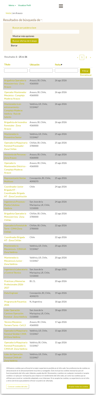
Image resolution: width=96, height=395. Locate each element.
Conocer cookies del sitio (17, 386)
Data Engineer (11, 293)
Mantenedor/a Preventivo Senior (13, 136)
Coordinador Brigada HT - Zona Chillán (14, 239)
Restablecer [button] (86, 75)
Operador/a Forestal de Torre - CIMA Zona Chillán (15, 228)
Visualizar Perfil (24, 5)
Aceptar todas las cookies (78, 386)
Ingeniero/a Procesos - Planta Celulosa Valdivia (15, 204)
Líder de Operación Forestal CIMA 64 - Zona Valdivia (13, 357)
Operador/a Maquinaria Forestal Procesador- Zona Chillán (15, 145)
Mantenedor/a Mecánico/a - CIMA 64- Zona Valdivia (15, 248)
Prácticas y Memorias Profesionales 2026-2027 (14, 284)
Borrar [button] (14, 45)
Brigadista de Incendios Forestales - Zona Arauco (15, 125)
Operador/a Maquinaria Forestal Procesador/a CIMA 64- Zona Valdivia (15, 345)
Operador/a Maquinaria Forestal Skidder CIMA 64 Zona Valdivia (15, 333)
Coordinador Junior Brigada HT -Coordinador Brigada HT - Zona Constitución (15, 191)
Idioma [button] (12, 5)
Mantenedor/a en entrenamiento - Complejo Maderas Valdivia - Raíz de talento (13, 110)
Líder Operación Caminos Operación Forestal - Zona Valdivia (15, 313)
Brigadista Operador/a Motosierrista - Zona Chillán (15, 216)
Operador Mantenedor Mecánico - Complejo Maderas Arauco (15, 95)
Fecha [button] (58, 64)
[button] (48, 6)
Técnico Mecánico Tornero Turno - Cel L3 (15, 324)
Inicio (8, 13)
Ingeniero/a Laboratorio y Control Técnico (16, 271)
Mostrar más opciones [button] (23, 36)
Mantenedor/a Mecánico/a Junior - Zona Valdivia (13, 260)
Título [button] (7, 64)
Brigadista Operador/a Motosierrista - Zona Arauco (15, 83)
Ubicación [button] (35, 64)
